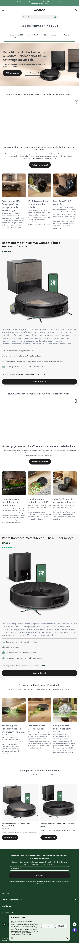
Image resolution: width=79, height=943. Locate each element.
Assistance (6, 906)
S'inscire (39, 875)
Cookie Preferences (7, 940)
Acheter (66, 35)
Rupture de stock (39, 382)
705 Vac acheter (12, 73)
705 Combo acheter (34, 73)
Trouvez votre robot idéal (12, 900)
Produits (5, 893)
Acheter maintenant (40, 165)
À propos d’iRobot (9, 912)
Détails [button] (43, 374)
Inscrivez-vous (43, 4)
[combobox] (39, 17)
